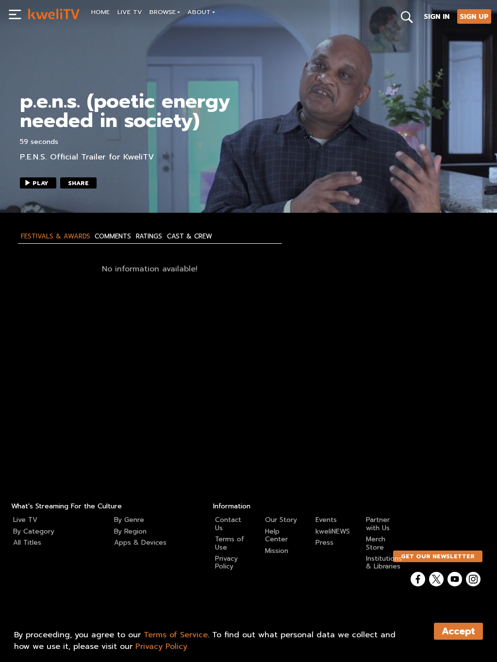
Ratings (149, 236)
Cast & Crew (189, 236)
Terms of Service (176, 635)
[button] (165, 13)
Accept (458, 631)
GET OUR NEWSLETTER (438, 556)
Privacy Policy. (162, 646)
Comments (113, 236)
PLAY (41, 183)
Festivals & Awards (55, 236)
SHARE (78, 183)
